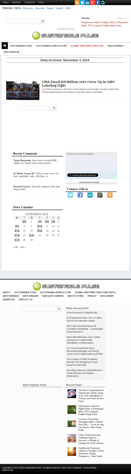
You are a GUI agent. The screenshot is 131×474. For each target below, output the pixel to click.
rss (77, 2)
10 (40, 226)
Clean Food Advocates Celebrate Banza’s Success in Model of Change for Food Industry (91, 439)
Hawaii (50, 8)
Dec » (23, 247)
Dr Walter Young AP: (24, 173)
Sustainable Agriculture (51, 45)
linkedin (87, 2)
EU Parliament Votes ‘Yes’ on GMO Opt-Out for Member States (84, 319)
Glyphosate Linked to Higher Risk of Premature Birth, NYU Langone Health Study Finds (90, 410)
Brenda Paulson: (22, 186)
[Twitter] (70, 195)
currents (102, 2)
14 (17, 231)
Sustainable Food (21, 45)
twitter (82, 2)
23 (31, 235)
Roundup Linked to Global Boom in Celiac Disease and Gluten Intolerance (84, 373)
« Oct (15, 247)
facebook (97, 2)
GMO (68, 8)
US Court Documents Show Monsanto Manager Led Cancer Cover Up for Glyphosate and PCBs (85, 350)
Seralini (59, 8)
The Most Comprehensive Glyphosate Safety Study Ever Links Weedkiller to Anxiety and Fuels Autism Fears (91, 395)
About (5, 2)
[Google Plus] (100, 195)
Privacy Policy (89, 468)
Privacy (92, 295)
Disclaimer (106, 295)
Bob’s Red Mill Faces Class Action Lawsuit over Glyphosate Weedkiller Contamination (83, 339)
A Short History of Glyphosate (82, 312)
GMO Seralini (11, 51)
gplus (92, 2)
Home (5, 45)
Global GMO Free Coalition (87, 45)
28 (17, 240)
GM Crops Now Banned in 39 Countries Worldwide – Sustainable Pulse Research (85, 328)
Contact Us (30, 2)
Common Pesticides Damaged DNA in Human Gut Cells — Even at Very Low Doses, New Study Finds (105, 25)
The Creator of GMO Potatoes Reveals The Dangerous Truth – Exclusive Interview (83, 362)
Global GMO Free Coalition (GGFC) (95, 292)
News (41, 2)
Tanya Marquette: (22, 160)
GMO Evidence (115, 45)
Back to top (8, 470)
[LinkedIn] (90, 195)
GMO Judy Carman (52, 295)
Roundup (40, 8)
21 (17, 235)
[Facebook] (80, 195)
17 (40, 231)
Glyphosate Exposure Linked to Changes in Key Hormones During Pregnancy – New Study (91, 452)
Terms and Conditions (72, 468)
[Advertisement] (65, 71)
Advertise (16, 2)
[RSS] (110, 195)
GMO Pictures (75, 295)
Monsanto (28, 8)
